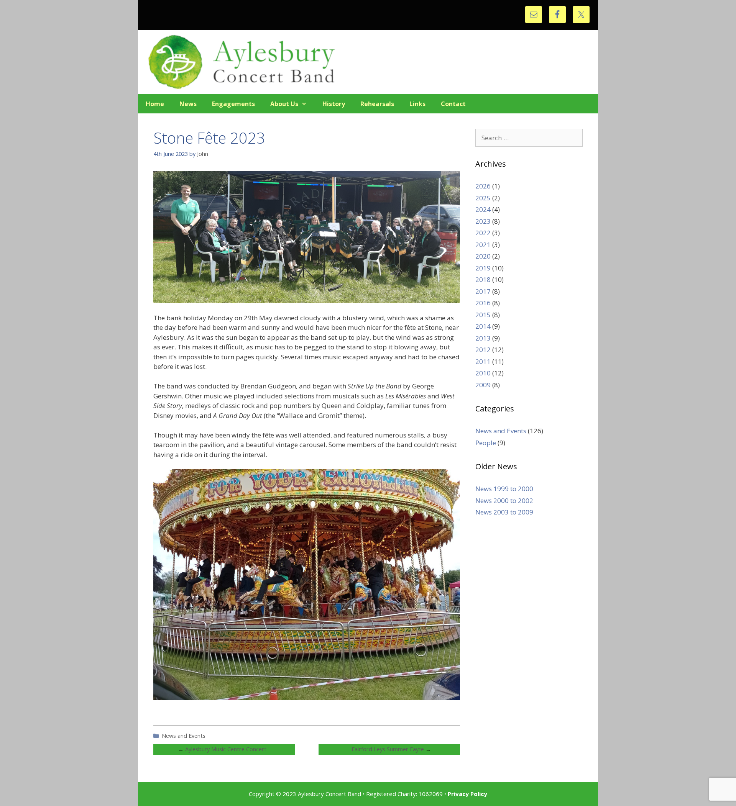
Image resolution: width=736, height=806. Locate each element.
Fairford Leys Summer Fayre (388, 749)
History (333, 104)
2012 (483, 349)
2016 (483, 302)
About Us (284, 104)
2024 (483, 209)
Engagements (233, 104)
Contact (453, 104)
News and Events (183, 735)
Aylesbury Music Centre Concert (225, 749)
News (188, 104)
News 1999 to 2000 (504, 488)
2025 (483, 197)
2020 (483, 256)
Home (155, 104)
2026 (483, 186)
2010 (483, 373)
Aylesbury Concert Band (368, 62)
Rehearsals (377, 104)
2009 (483, 384)
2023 (483, 221)
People (485, 442)
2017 (483, 291)
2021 (483, 244)
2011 (483, 361)
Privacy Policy (467, 794)
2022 (483, 232)
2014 (483, 326)
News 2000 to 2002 (504, 500)
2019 (483, 268)
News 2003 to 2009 (504, 512)
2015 (483, 314)
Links (417, 104)
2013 (483, 338)
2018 (483, 279)
